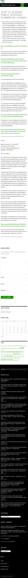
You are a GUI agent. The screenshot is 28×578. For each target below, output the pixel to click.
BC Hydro (8, 345)
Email (3, 284)
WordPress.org (4, 569)
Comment (4, 257)
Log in (2, 560)
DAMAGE (13, 348)
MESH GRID (3, 356)
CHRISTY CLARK (23, 345)
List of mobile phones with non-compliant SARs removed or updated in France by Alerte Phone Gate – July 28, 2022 (13, 436)
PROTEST (23, 356)
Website (3, 290)
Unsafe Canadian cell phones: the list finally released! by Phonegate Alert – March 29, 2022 (14, 453)
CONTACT (7, 538)
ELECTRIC (3, 350)
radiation (2, 358)
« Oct (2, 336)
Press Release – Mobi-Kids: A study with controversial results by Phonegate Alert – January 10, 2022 (14, 464)
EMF (8, 354)
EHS (22, 348)
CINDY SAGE (3, 348)
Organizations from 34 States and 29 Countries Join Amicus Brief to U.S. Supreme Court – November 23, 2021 (13, 471)
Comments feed (5, 566)
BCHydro (11, 345)
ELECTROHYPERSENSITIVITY (12, 352)
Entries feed (4, 563)
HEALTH (16, 354)
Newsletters (4, 533)
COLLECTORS (8, 348)
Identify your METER (14, 536)
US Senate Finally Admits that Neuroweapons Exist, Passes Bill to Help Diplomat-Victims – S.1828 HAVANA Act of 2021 (13, 490)
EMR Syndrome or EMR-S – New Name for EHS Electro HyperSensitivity (13, 527)
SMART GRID (11, 358)
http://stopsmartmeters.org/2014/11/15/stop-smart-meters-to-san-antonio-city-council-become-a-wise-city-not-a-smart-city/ (13, 131)
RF (7, 358)
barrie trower (3, 345)
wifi (14, 360)
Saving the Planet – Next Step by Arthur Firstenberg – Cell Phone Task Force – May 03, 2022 (14, 448)
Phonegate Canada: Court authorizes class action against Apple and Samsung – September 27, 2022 (13, 422)
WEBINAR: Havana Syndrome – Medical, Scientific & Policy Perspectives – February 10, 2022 (13, 459)
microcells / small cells (16, 356)
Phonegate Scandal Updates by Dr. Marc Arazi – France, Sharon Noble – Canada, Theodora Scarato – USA (13, 417)
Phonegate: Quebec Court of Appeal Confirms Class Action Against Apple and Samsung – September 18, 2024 (13, 386)
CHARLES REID (16, 345)
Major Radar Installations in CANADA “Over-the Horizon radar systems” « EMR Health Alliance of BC (13, 531)
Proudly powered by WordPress (7, 576)
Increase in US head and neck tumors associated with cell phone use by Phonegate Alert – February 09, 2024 (14, 398)
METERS (9, 356)
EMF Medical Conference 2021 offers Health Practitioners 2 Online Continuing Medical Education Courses (13, 497)
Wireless (17, 360)
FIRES (12, 354)
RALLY (6, 358)
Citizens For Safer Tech (8, 5)
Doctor (18, 348)
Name (3, 277)
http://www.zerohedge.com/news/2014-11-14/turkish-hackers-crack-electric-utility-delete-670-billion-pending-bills (14, 60)
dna (16, 348)
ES (10, 354)
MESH (22, 354)
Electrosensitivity (4, 354)
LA (20, 354)
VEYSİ (2, 526)
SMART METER (17, 358)
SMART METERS (7, 360)
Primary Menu (26, 5)
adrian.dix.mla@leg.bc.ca (13, 148)
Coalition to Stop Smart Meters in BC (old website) (13, 411)
